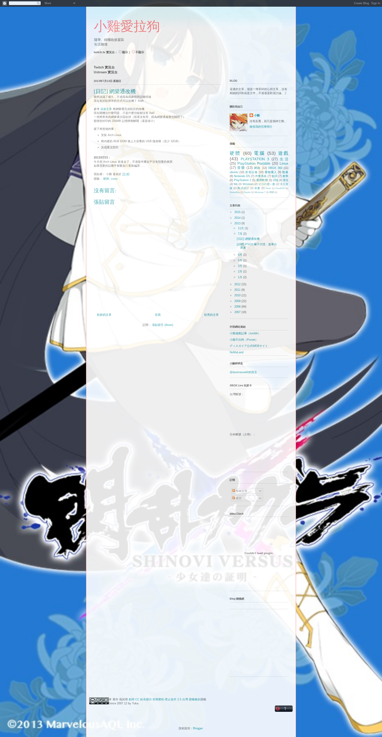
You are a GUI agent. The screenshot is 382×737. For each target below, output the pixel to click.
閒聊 (271, 192)
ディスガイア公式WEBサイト (249, 346)
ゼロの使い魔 (266, 184)
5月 (240, 260)
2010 (237, 295)
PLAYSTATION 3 (255, 159)
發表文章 (241, 491)
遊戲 (283, 153)
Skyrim (247, 192)
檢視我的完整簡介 (261, 126)
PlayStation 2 (242, 180)
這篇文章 (106, 109)
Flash (268, 188)
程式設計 (243, 188)
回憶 (275, 180)
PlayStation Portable (253, 163)
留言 (238, 498)
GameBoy (235, 192)
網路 (257, 168)
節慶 (257, 188)
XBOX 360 (275, 168)
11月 (241, 228)
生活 (284, 159)
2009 (237, 301)
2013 (237, 223)
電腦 (259, 153)
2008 (237, 306)
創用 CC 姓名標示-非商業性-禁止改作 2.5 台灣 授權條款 (164, 699)
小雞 (257, 115)
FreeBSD (280, 188)
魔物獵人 (271, 172)
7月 (240, 233)
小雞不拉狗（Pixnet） (244, 339)
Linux (114, 178)
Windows (248, 184)
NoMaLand (236, 352)
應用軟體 (262, 180)
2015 (237, 212)
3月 (240, 266)
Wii (236, 184)
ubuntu (234, 172)
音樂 (241, 168)
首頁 (158, 314)
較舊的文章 (211, 314)
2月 (240, 271)
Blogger (197, 728)
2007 (237, 312)
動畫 (285, 172)
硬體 (106, 178)
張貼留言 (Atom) (162, 325)
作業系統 (261, 176)
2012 (237, 284)
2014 (237, 217)
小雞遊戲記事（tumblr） (245, 333)
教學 (285, 176)
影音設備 (251, 172)
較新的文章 (104, 314)
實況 (285, 180)
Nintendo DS (242, 176)
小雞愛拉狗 (127, 26)
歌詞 (274, 176)
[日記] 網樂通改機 (248, 238)
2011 (237, 289)
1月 (240, 277)
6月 (240, 254)
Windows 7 (259, 192)
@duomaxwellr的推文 (243, 372)
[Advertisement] (257, 644)
